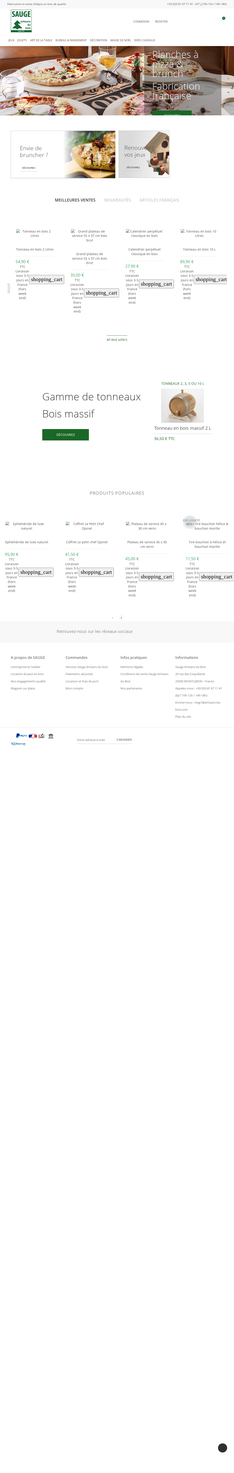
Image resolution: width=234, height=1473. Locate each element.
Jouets (22, 40)
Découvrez (65, 434)
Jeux (11, 40)
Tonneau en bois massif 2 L (182, 428)
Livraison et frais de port (82, 681)
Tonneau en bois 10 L (144, 249)
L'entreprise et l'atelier (25, 667)
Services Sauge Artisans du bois (87, 667)
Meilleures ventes (75, 200)
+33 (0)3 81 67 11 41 (209, 688)
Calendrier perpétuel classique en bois (90, 251)
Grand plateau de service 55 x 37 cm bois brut (34, 258)
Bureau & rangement (71, 40)
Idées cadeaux (144, 40)
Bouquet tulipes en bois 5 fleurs (199, 251)
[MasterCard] (13, 737)
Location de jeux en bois (27, 674)
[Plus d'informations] (38, 327)
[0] (221, 21)
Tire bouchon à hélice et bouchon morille (207, 544)
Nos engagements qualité (28, 681)
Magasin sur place (23, 688)
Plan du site (183, 716)
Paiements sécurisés (79, 674)
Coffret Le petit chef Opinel (87, 542)
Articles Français (159, 200)
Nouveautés (117, 200)
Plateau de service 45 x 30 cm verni (147, 544)
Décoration (98, 40)
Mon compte (74, 688)
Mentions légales (131, 667)
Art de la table (41, 40)
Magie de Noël (120, 40)
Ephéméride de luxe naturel (26, 542)
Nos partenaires (131, 688)
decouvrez (172, 115)
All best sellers (117, 339)
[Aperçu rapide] (31, 327)
